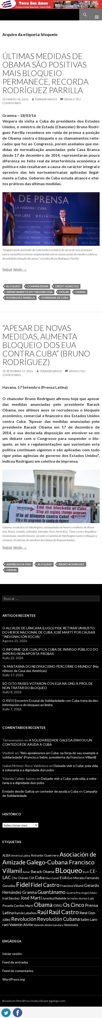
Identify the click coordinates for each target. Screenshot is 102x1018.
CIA (31, 878)
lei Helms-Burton (77, 898)
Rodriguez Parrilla (20, 297)
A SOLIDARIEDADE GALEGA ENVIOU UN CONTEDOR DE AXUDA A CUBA (47, 742)
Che (14, 878)
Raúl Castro (64, 911)
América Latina (20, 855)
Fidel (23, 884)
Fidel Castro (45, 885)
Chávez (23, 878)
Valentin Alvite (21, 924)
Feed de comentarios (17, 971)
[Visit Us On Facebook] (17, 1011)
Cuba (40, 877)
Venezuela (71, 925)
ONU (57, 905)
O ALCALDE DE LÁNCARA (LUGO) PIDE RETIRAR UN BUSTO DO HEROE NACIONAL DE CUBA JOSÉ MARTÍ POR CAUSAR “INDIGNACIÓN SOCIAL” (48, 632)
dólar (64, 291)
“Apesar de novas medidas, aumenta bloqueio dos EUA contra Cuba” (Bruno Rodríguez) (46, 345)
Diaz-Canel (52, 878)
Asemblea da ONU (18, 564)
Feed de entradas (15, 962)
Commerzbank (37, 286)
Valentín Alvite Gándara (48, 925)
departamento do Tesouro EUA (29, 291)
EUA (63, 878)
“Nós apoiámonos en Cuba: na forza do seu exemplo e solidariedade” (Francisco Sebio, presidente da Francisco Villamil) (50, 755)
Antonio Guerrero (45, 855)
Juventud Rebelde (54, 898)
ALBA (6, 855)
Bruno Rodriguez (71, 564)
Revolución (23, 919)
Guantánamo (51, 892)
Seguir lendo (14, 269)
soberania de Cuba (55, 297)
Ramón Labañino (25, 913)
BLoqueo (68, 870)
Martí (29, 906)
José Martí (31, 897)
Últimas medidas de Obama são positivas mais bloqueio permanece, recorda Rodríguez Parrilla (45, 73)
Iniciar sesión (12, 954)
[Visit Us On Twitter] (6, 1011)
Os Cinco (73, 905)
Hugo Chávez (89, 892)
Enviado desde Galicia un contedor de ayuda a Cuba (40, 791)
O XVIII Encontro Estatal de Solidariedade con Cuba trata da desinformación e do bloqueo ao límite (50, 702)
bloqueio (13, 286)
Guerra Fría (73, 893)
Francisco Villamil (71, 886)
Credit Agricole (67, 286)
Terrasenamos (46, 99)
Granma (29, 892)
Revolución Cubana (58, 919)
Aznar (26, 872)
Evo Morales (76, 878)
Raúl (42, 912)
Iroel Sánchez (11, 898)
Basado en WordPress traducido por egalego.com (33, 1001)
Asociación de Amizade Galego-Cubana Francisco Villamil (49, 862)
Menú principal (95, 14)
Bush (86, 871)
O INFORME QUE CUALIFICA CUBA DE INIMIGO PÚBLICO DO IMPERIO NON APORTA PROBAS (50, 651)
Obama (80, 291)
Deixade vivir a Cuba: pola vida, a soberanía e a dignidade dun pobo (50, 768)
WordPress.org (13, 979)
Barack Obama (42, 871)
